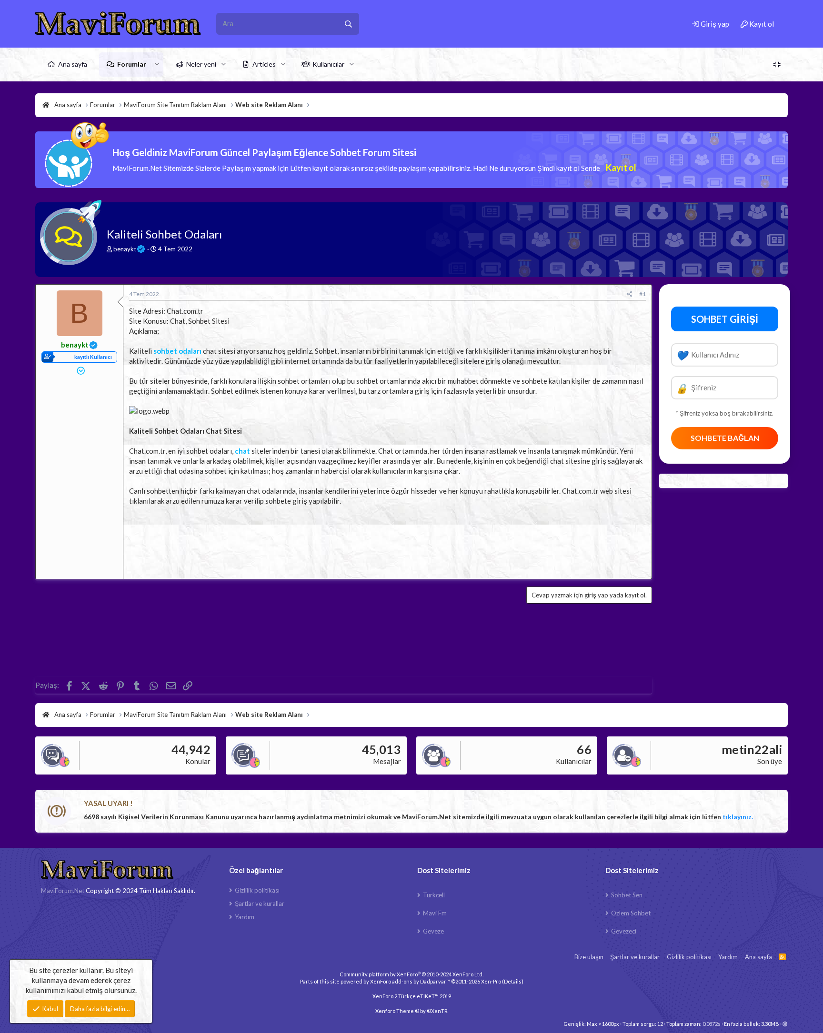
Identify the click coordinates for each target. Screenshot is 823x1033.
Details (513, 981)
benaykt (124, 249)
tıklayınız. (738, 817)
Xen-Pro (491, 981)
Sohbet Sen (626, 895)
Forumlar (131, 64)
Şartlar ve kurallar (259, 903)
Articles (264, 64)
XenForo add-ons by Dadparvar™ (410, 981)
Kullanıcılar (328, 64)
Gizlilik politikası (257, 890)
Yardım (244, 917)
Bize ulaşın (588, 957)
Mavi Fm (435, 913)
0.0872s (712, 1024)
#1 (642, 294)
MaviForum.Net (62, 890)
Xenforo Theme (411, 1011)
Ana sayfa (72, 64)
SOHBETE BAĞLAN (725, 437)
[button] (157, 64)
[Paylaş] (630, 294)
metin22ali (752, 749)
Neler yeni (201, 64)
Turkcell (434, 895)
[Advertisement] (387, 539)
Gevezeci (623, 931)
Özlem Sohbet (631, 913)
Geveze (433, 931)
